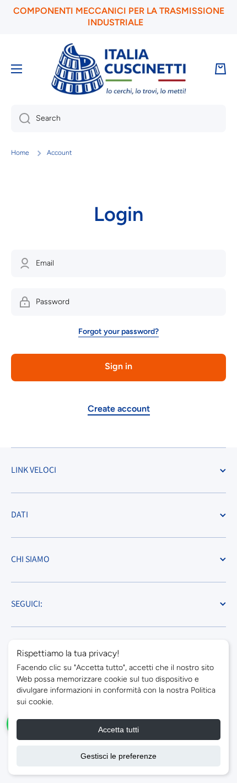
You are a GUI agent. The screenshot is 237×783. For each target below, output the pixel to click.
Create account (119, 408)
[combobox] (118, 118)
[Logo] (118, 69)
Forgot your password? (118, 331)
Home (20, 152)
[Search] (20, 118)
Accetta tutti (118, 729)
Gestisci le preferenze (118, 756)
